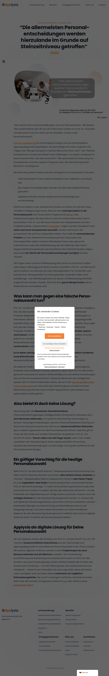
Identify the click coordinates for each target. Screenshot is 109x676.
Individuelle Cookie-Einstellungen (54, 348)
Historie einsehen (54, 350)
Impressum (61, 367)
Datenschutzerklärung (50, 367)
